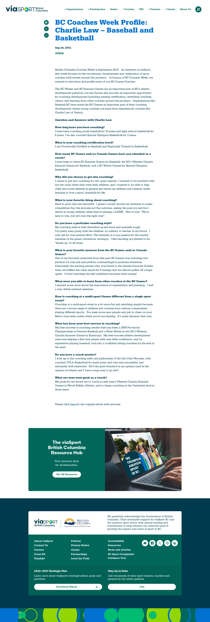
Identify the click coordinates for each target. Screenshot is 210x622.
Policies (76, 541)
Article (59, 53)
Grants (171, 9)
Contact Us (41, 545)
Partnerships (79, 554)
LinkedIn (175, 543)
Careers (39, 549)
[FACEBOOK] (46, 22)
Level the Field (80, 558)
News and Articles (119, 549)
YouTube (145, 543)
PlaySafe (39, 558)
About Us (185, 9)
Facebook (152, 543)
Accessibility (116, 541)
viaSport (27, 8)
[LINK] (46, 35)
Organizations (74, 9)
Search (198, 9)
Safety (114, 9)
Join (141, 586)
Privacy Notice (80, 545)
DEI (141, 9)
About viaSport (43, 541)
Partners (155, 9)
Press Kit (39, 554)
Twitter (160, 543)
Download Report (66, 586)
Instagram (167, 543)
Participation (97, 9)
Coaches (129, 9)
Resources (114, 545)
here (73, 404)
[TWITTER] (46, 28)
